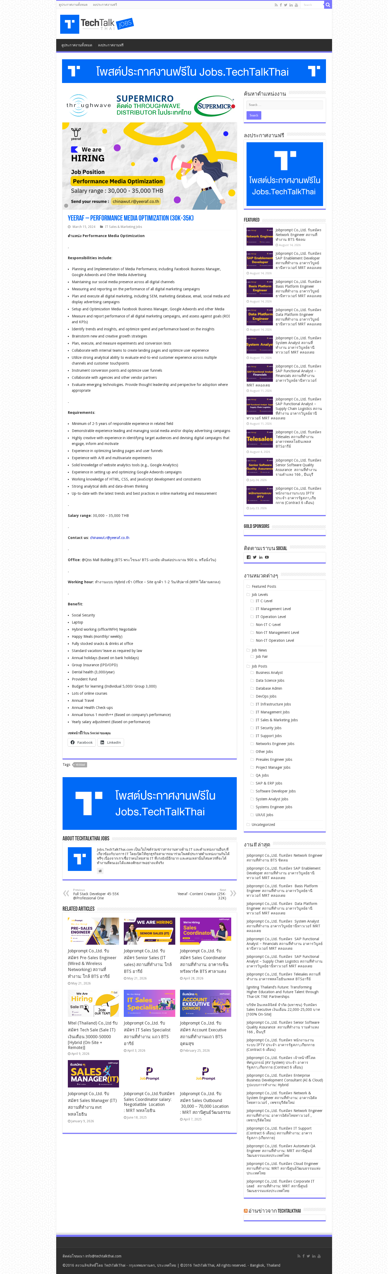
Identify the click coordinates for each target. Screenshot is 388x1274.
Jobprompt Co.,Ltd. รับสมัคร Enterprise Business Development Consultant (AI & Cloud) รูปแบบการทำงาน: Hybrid (285, 1080)
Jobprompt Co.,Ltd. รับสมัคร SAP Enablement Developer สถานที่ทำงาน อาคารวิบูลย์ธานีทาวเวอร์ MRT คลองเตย (283, 873)
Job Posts (259, 666)
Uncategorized (263, 824)
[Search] (328, 5)
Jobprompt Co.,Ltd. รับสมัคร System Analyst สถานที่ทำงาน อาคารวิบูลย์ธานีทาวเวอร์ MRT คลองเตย (283, 926)
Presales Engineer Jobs (274, 759)
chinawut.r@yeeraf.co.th (109, 538)
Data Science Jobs (270, 680)
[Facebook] (280, 5)
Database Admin (269, 688)
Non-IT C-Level (268, 625)
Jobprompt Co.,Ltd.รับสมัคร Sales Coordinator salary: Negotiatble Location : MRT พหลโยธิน (149, 1102)
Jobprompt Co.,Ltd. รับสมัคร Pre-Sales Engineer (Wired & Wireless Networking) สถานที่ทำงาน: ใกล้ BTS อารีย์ (92, 963)
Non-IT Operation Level (275, 640)
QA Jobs (262, 775)
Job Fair (262, 656)
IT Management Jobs (273, 712)
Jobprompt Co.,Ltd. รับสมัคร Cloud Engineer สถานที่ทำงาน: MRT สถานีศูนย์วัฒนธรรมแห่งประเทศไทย (283, 1168)
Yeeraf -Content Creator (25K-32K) (202, 894)
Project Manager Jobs (273, 767)
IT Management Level (273, 609)
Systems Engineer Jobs (274, 807)
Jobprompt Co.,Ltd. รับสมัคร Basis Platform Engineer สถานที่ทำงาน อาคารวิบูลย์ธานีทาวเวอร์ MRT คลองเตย (282, 891)
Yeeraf (80, 765)
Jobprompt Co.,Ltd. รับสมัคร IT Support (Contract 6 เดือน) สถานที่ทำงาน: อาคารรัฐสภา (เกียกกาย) (279, 1133)
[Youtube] (296, 5)
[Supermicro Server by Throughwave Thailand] (150, 105)
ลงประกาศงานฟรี (105, 5)
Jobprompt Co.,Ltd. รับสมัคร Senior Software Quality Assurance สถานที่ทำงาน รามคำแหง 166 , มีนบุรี (283, 1027)
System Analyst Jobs (272, 799)
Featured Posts (264, 586)
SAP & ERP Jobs (269, 783)
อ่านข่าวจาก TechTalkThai (274, 1211)
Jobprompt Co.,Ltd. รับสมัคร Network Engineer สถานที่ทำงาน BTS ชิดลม (298, 235)
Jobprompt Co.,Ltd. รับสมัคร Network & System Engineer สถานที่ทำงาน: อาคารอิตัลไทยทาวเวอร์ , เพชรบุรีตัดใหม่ (282, 1098)
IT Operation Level (271, 617)
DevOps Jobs (266, 696)
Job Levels (260, 594)
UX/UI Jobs (264, 815)
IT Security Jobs (268, 728)
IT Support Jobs (269, 736)
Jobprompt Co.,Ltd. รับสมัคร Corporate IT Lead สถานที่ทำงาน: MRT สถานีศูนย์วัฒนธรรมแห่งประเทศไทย (281, 1186)
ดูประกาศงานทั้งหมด (73, 5)
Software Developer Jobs (276, 791)
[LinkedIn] (291, 5)
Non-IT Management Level (277, 632)
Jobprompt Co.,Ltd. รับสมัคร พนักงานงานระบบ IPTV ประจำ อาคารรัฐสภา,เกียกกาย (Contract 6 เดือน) (281, 1045)
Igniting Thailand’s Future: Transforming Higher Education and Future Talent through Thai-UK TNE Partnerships (283, 992)
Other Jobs (264, 751)
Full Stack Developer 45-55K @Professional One (96, 894)
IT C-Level (264, 601)
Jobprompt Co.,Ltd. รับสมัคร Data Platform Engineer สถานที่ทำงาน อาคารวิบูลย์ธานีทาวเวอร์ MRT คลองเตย (282, 908)
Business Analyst (269, 672)
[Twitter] (285, 5)
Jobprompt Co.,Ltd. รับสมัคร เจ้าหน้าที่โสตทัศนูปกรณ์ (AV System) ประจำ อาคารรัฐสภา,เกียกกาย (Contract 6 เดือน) (281, 1062)
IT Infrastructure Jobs (273, 704)
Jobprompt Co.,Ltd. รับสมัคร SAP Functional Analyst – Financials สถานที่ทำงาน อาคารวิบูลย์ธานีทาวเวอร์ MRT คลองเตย (285, 375)
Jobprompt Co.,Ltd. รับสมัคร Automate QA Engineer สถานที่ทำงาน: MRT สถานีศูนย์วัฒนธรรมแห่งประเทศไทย (281, 1151)
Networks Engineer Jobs (275, 744)
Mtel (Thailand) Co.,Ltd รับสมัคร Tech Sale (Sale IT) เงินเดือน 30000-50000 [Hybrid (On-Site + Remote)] (92, 1035)
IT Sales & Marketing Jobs (123, 227)
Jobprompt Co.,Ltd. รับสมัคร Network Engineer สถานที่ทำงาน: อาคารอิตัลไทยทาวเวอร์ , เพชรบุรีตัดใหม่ (285, 1115)
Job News (259, 650)
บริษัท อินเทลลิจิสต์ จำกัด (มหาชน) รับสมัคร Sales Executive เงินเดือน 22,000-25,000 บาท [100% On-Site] (283, 1009)
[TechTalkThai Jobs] (98, 22)
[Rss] (276, 5)
